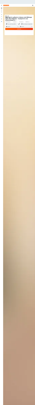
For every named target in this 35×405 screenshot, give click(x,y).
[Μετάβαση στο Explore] (1, 14)
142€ (6, 17)
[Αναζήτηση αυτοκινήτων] (1, 12)
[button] (2, 5)
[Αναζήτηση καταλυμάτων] (1, 10)
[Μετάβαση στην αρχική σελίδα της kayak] (6, 5)
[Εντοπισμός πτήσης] (1, 16)
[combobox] (21, 21)
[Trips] (1, 19)
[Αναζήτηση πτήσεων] (1, 8)
